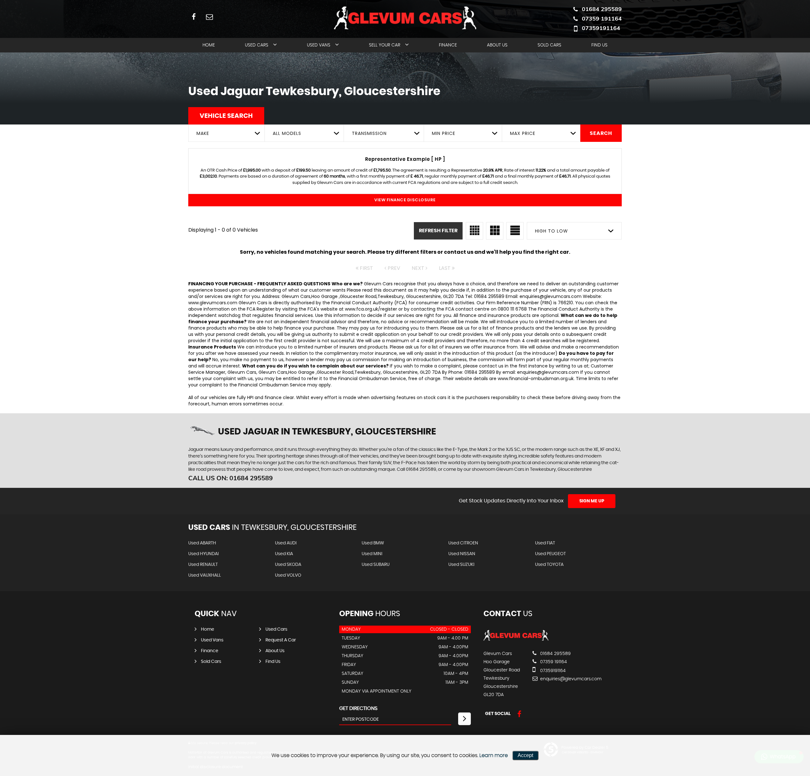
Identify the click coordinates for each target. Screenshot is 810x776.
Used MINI (372, 554)
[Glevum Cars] (515, 640)
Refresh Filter (438, 230)
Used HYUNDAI (203, 554)
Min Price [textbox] (443, 133)
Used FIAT (545, 543)
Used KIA (284, 554)
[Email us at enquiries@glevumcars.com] (209, 16)
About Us (497, 45)
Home (208, 45)
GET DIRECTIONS (358, 708)
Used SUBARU (375, 564)
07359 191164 (602, 18)
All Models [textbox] (287, 133)
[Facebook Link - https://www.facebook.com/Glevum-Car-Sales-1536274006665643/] (193, 16)
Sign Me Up (591, 501)
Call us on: (230, 478)
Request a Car (280, 640)
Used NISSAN (461, 554)
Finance (448, 45)
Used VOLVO (288, 575)
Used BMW (373, 543)
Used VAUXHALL (204, 575)
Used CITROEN (463, 543)
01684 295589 (602, 9)
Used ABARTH (202, 543)
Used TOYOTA (549, 564)
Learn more (493, 755)
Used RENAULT (203, 564)
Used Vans (318, 45)
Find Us (599, 45)
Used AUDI (285, 543)
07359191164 (601, 28)
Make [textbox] (202, 133)
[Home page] (405, 18)
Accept (525, 755)
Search (601, 133)
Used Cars (256, 45)
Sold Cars (549, 45)
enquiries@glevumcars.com (570, 679)
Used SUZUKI (461, 564)
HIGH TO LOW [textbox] (551, 231)
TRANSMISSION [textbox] (369, 133)
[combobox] (226, 133)
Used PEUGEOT (550, 554)
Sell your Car (384, 45)
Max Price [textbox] (522, 133)
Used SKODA (288, 564)
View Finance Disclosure (405, 200)
